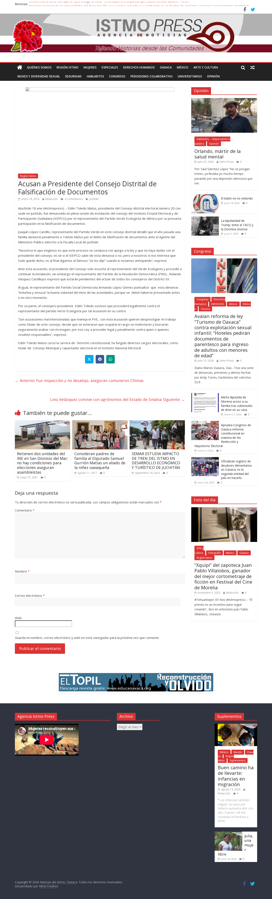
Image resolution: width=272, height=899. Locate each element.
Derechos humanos (139, 67)
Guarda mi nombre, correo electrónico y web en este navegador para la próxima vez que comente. (87, 637)
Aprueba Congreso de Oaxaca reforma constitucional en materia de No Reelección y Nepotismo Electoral (222, 435)
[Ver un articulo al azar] (252, 67)
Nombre (22, 571)
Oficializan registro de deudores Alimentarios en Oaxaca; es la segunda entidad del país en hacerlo (236, 469)
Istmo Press (227, 162)
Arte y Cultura (205, 67)
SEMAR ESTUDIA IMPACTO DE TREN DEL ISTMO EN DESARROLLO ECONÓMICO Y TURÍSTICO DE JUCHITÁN (156, 460)
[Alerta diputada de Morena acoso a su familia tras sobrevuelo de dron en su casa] (205, 395)
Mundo (238, 752)
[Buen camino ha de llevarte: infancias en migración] (236, 726)
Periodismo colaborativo (151, 76)
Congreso (117, 76)
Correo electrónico (30, 595)
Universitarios (190, 76)
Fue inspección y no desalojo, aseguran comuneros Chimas (79, 380)
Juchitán (94, 199)
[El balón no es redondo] (205, 196)
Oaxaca (166, 67)
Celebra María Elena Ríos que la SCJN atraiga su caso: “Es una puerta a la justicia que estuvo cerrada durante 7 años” (109, 4)
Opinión (213, 76)
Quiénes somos (39, 67)
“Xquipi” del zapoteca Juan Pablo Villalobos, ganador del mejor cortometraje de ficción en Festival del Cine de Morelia (223, 576)
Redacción (51, 199)
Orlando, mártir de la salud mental (217, 154)
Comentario (24, 510)
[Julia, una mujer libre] (228, 834)
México (182, 67)
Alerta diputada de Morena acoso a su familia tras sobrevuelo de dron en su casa (236, 403)
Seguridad (73, 76)
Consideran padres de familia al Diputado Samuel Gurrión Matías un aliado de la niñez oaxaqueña (99, 460)
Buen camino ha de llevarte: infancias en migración (236, 775)
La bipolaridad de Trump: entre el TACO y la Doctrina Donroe (237, 225)
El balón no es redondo (237, 198)
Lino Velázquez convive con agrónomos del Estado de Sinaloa (117, 399)
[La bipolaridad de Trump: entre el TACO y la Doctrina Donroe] (205, 219)
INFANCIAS (217, 304)
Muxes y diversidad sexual (38, 76)
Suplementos (237, 760)
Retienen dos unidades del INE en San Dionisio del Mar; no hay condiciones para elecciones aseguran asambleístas (42, 462)
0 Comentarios (73, 199)
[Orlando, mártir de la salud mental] (224, 100)
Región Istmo (67, 67)
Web (18, 618)
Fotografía (214, 553)
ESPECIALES (110, 67)
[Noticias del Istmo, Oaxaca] (136, 33)
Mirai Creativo (48, 886)
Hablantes (95, 76)
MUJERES (90, 67)
